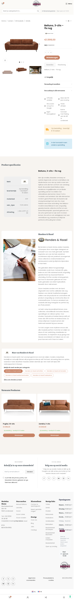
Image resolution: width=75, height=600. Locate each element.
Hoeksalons (49, 518)
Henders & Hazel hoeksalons (42, 375)
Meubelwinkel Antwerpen (50, 528)
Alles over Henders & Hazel (13, 380)
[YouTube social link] (59, 478)
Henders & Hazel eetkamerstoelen (17, 375)
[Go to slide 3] (23, 62)
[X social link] (49, 478)
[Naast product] (71, 21)
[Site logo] (37, 4)
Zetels (28, 21)
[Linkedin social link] (68, 478)
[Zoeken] (38, 11)
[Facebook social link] (44, 478)
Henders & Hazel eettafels (34, 371)
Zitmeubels (19, 21)
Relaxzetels (49, 514)
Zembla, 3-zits (44, 424)
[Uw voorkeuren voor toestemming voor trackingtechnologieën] (70, 596)
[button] (3, 44)
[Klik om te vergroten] (5, 60)
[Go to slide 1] (19, 62)
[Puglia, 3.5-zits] (18, 408)
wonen (10, 21)
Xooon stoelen (21, 518)
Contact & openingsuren (35, 505)
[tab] (49, 65)
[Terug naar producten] (68, 21)
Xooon (18, 511)
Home (3, 21)
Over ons (34, 520)
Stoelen (48, 511)
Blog (32, 523)
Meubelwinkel (50, 543)
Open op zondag (51, 546)
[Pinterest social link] (64, 478)
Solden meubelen (49, 539)
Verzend (30, 472)
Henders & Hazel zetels (13, 371)
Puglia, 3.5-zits (9, 424)
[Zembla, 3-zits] (54, 408)
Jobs (32, 527)
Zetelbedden (50, 521)
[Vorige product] (66, 21)
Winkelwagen (52, 57)
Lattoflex (19, 508)
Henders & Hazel (21, 521)
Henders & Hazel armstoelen (56, 371)
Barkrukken (49, 524)
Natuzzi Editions (21, 504)
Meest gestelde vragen (36, 510)
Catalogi (34, 530)
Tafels (48, 504)
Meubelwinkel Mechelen (50, 534)
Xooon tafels (20, 514)
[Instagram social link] (54, 478)
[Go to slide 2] (21, 62)
